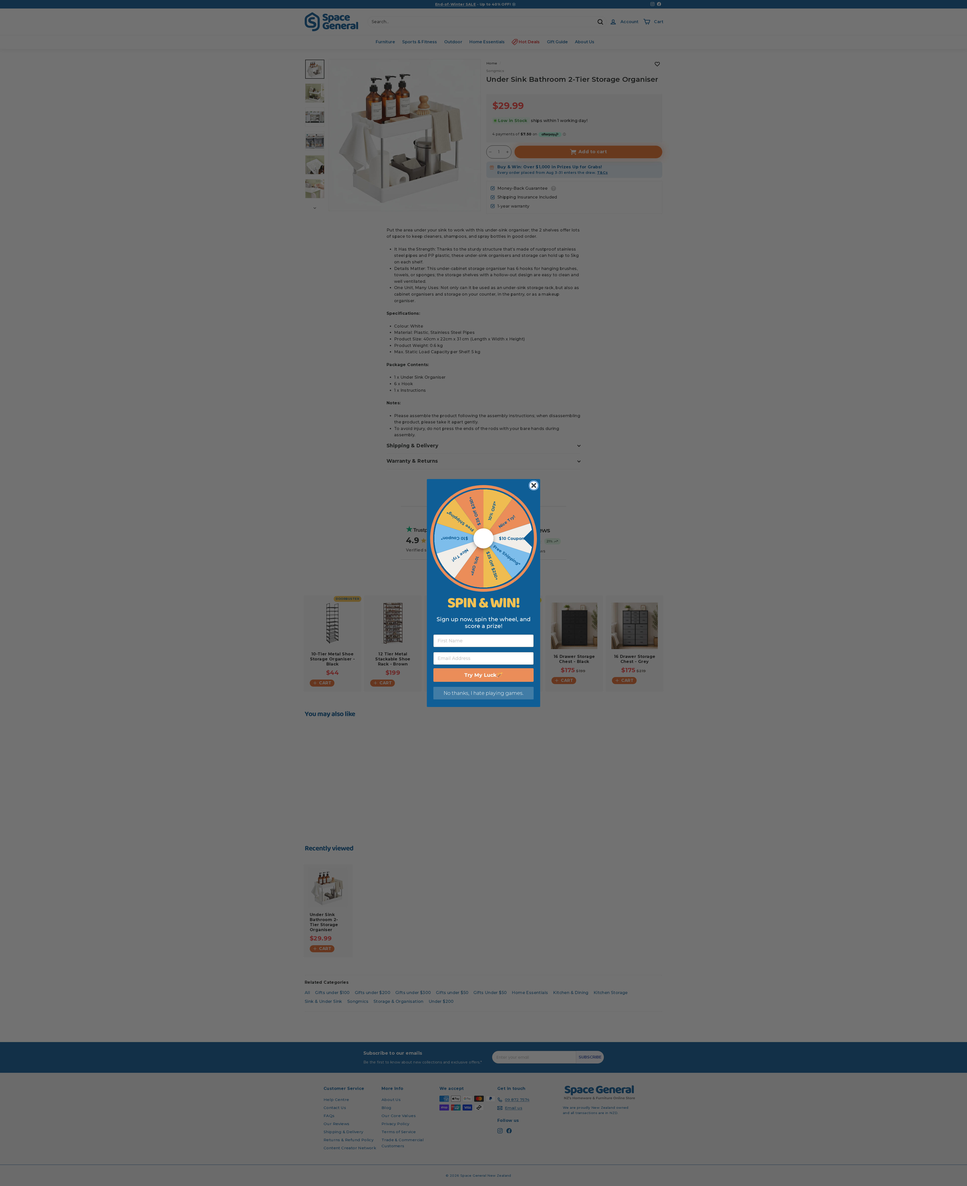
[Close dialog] (533, 485)
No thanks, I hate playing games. (483, 693)
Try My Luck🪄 (483, 675)
